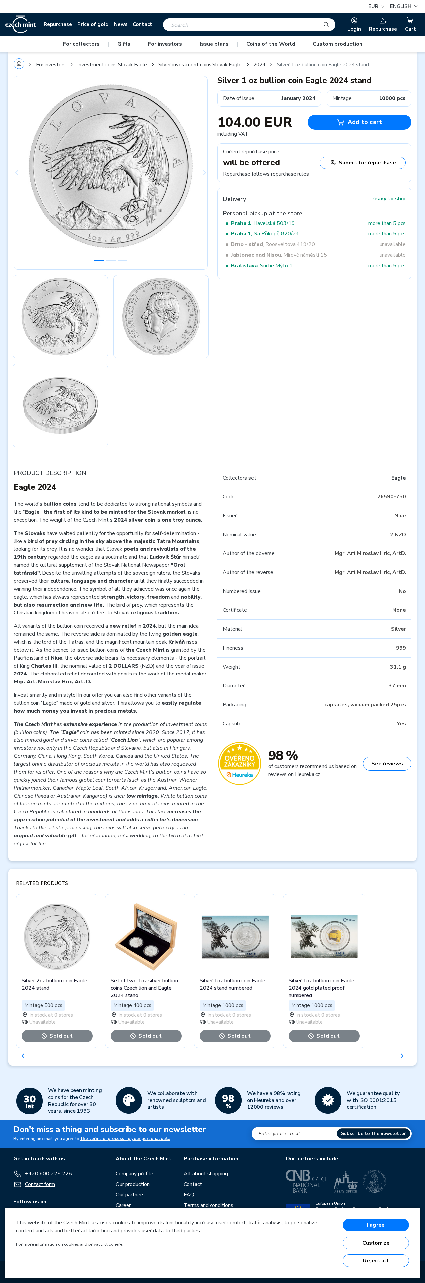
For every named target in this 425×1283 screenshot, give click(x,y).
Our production (133, 1184)
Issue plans (214, 44)
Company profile (134, 1173)
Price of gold (93, 24)
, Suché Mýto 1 (262, 265)
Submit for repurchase (367, 162)
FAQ (189, 1194)
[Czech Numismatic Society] (374, 1181)
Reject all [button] (376, 1260)
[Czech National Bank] (307, 1181)
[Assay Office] (346, 1181)
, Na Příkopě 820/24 (265, 233)
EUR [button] (374, 6)
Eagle (398, 477)
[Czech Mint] (20, 24)
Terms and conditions (208, 1205)
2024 (259, 64)
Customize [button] (376, 1243)
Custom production (337, 44)
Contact (142, 24)
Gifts (123, 44)
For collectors (81, 44)
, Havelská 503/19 (263, 223)
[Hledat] (326, 24)
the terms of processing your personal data (125, 1139)
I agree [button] (376, 1225)
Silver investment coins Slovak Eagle (200, 64)
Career (123, 1205)
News (121, 24)
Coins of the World (270, 44)
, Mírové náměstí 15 (279, 255)
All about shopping (206, 1173)
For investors (165, 44)
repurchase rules (290, 174)
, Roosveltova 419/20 (273, 244)
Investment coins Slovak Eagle (112, 64)
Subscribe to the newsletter (373, 1133)
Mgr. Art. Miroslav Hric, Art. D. (52, 681)
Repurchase (58, 24)
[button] (403, 6)
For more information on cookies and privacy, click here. (69, 1244)
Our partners (130, 1194)
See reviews (387, 763)
